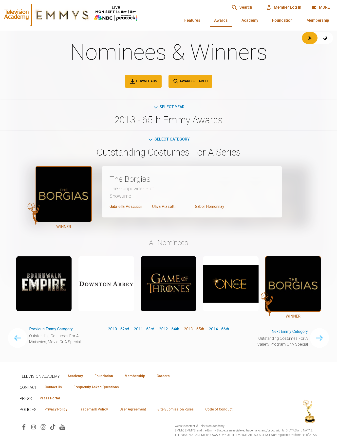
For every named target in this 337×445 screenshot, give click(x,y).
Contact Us (53, 387)
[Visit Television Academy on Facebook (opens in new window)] (24, 426)
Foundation (282, 20)
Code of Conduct (218, 409)
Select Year (172, 107)
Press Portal (50, 398)
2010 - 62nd (118, 329)
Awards (221, 20)
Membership (317, 20)
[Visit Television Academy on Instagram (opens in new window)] (33, 426)
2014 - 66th (219, 329)
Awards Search (193, 81)
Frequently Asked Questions (96, 387)
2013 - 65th (194, 329)
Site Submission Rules (175, 409)
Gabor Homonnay (209, 206)
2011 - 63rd (144, 329)
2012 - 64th (169, 329)
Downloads (146, 81)
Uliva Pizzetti (163, 206)
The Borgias (130, 179)
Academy (250, 20)
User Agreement (132, 409)
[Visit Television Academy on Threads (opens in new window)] (43, 426)
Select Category (172, 139)
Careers (163, 376)
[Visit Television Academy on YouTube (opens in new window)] (62, 426)
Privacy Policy (55, 409)
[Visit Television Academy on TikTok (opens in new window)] (53, 426)
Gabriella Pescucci (126, 206)
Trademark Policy (93, 409)
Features (192, 20)
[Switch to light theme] (310, 38)
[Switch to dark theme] (325, 38)
